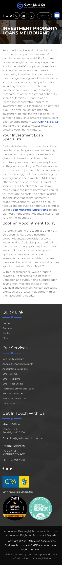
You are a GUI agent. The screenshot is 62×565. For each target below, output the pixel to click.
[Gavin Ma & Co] (31, 6)
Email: (6, 438)
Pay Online (44, 15)
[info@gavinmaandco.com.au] (24, 15)
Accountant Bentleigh (17, 531)
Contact (7, 333)
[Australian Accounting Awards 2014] (14, 508)
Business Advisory (12, 393)
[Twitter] (11, 16)
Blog (5, 338)
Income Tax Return (13, 358)
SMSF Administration (14, 398)
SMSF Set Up (10, 373)
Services (7, 328)
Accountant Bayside (44, 535)
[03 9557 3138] (16, 15)
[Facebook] (3, 16)
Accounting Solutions (15, 368)
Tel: (4, 459)
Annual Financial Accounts (17, 363)
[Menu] (57, 15)
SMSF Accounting (12, 383)
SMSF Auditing (11, 378)
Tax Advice (8, 403)
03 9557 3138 (18, 459)
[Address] (32, 15)
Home (6, 323)
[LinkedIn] (7, 16)
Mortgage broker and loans (18, 388)
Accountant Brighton (18, 535)
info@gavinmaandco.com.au (26, 438)
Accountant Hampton (44, 531)
